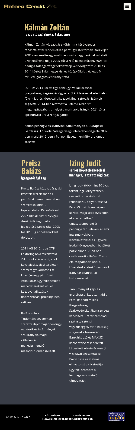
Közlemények (52, 415)
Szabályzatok (81, 415)
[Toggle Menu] (127, 6)
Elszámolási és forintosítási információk (67, 419)
